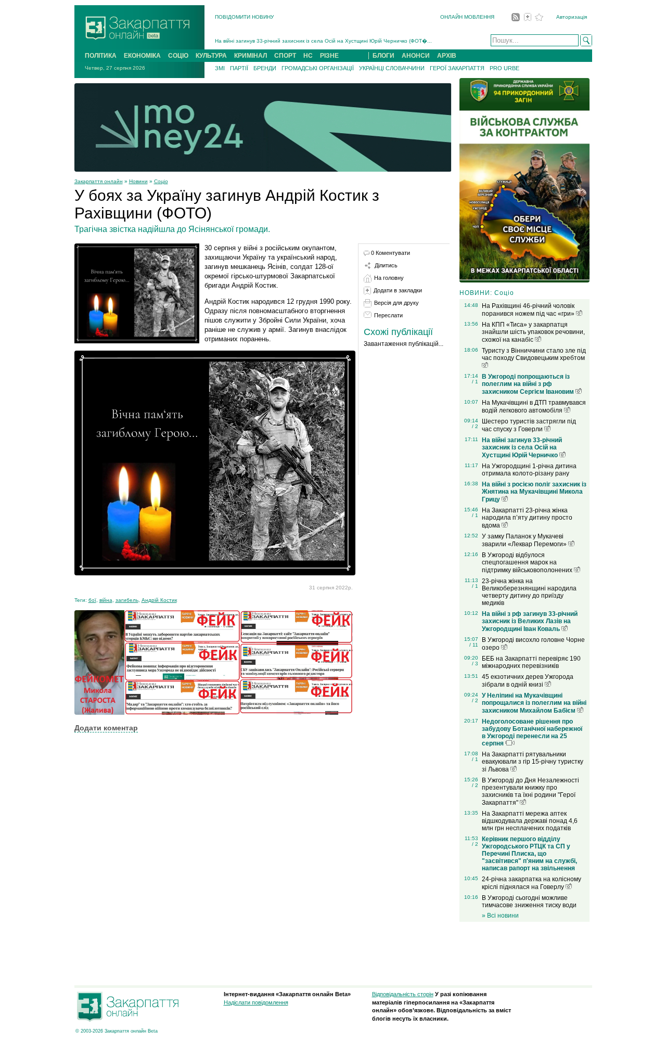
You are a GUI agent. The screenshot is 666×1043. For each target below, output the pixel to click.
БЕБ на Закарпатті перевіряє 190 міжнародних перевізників (531, 662)
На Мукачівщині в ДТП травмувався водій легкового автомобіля (534, 406)
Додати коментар (106, 728)
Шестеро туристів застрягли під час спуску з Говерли (529, 425)
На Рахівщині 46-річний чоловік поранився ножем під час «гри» (529, 309)
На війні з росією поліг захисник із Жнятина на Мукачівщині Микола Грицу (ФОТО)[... (320, 42)
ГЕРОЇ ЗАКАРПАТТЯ (457, 68)
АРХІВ (446, 55)
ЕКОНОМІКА (142, 55)
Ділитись (386, 265)
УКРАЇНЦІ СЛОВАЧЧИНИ (392, 68)
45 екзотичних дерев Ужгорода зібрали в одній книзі (527, 680)
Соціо (161, 181)
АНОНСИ (416, 55)
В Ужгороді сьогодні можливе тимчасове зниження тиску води (529, 901)
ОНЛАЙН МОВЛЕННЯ (467, 17)
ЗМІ (220, 68)
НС (308, 55)
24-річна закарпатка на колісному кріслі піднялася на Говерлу (531, 883)
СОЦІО (178, 55)
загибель (127, 600)
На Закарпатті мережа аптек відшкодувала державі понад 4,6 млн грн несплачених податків (530, 821)
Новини (138, 181)
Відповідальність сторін (402, 994)
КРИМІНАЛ (250, 55)
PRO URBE (504, 68)
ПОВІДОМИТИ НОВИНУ (244, 17)
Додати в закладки (398, 290)
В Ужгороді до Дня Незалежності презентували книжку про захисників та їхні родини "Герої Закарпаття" (530, 791)
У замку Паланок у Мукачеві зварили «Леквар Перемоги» (525, 540)
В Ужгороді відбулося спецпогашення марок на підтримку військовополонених (528, 562)
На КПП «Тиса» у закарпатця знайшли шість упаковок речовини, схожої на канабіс (533, 332)
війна (105, 600)
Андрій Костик (159, 600)
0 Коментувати (390, 253)
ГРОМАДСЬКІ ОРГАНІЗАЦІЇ (317, 68)
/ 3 (475, 663)
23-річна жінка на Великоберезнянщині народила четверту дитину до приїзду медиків (529, 592)
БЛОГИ (383, 55)
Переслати (388, 315)
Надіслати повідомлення (256, 1002)
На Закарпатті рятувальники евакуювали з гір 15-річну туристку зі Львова (532, 762)
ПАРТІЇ (239, 68)
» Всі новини (500, 915)
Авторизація (571, 17)
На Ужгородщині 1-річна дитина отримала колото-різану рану (529, 469)
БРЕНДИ (264, 68)
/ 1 (475, 381)
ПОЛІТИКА (101, 55)
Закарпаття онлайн (98, 181)
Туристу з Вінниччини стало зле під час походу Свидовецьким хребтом (534, 354)
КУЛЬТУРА (211, 55)
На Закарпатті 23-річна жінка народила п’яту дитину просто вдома (527, 518)
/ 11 (473, 645)
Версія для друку (396, 303)
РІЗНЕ (329, 55)
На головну (389, 278)
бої (92, 600)
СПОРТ (285, 55)
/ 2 (475, 426)
